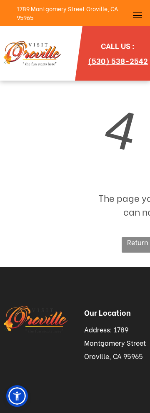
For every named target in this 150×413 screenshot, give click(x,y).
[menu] (137, 15)
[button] (17, 396)
